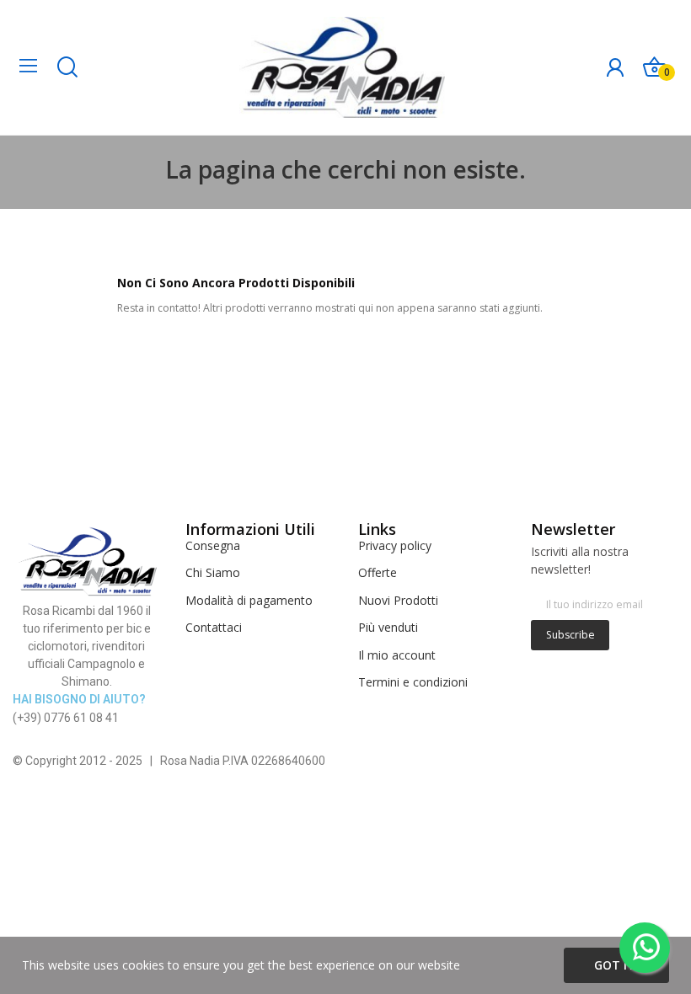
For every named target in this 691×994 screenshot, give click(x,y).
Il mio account (397, 655)
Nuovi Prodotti (398, 600)
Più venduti (388, 627)
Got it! (616, 965)
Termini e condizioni (413, 682)
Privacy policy (394, 545)
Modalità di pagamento (249, 600)
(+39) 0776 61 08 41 (66, 717)
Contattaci (213, 627)
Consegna (212, 545)
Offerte (377, 572)
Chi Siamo (212, 572)
